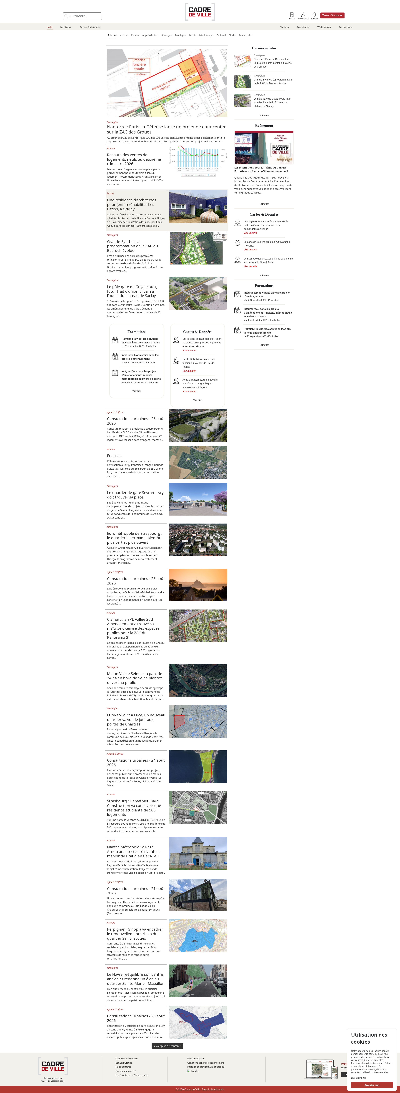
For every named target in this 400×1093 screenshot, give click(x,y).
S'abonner (332, 15)
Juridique (65, 26)
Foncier (135, 35)
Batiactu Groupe (123, 1062)
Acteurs (124, 35)
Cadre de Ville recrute (126, 1058)
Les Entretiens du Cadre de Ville (131, 1075)
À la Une (112, 35)
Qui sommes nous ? (125, 1071)
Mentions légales (196, 1058)
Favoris (292, 19)
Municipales (245, 35)
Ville (50, 26)
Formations (345, 26)
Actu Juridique (206, 35)
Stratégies (166, 35)
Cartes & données (90, 26)
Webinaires (324, 26)
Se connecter (303, 19)
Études (232, 35)
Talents (284, 26)
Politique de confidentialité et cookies (206, 1066)
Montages (180, 35)
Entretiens (303, 26)
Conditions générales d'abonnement (205, 1062)
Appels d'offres (150, 35)
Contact (314, 19)
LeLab (192, 35)
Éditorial (221, 35)
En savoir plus (358, 1077)
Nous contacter (123, 1066)
